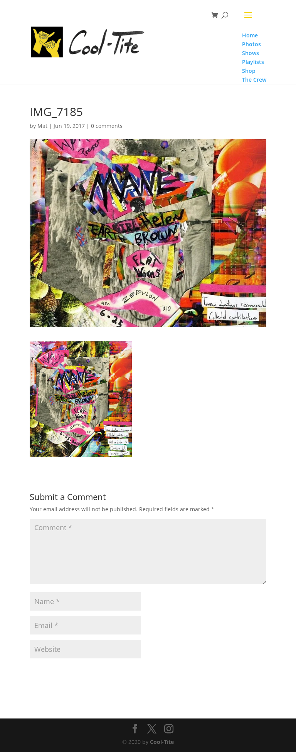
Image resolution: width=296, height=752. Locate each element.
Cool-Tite (162, 741)
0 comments (107, 125)
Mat (42, 125)
